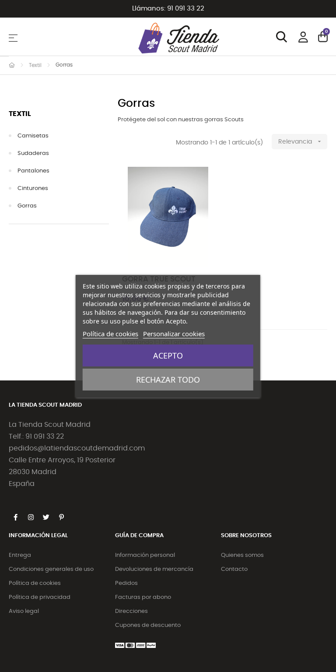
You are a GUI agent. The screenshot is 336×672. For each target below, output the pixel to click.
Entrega (20, 555)
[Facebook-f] (15, 517)
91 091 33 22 (185, 8)
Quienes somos (242, 555)
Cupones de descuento (148, 625)
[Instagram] (30, 517)
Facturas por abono (143, 597)
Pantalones (33, 171)
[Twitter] (45, 517)
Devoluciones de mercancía (154, 569)
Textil (20, 114)
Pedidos (126, 583)
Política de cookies (35, 583)
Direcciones (131, 611)
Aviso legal (24, 611)
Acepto (168, 355)
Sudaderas (33, 153)
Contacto (234, 569)
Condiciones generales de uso (51, 569)
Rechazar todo (168, 379)
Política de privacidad (39, 597)
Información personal (145, 555)
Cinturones (33, 188)
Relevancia (300, 141)
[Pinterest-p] (61, 517)
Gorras (27, 206)
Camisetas (33, 136)
